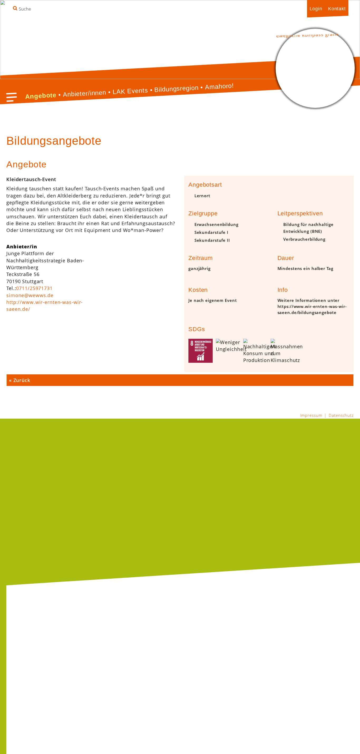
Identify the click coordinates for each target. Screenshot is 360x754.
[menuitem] (316, 8)
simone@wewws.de (29, 295)
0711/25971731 (34, 288)
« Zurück (19, 380)
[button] (11, 97)
